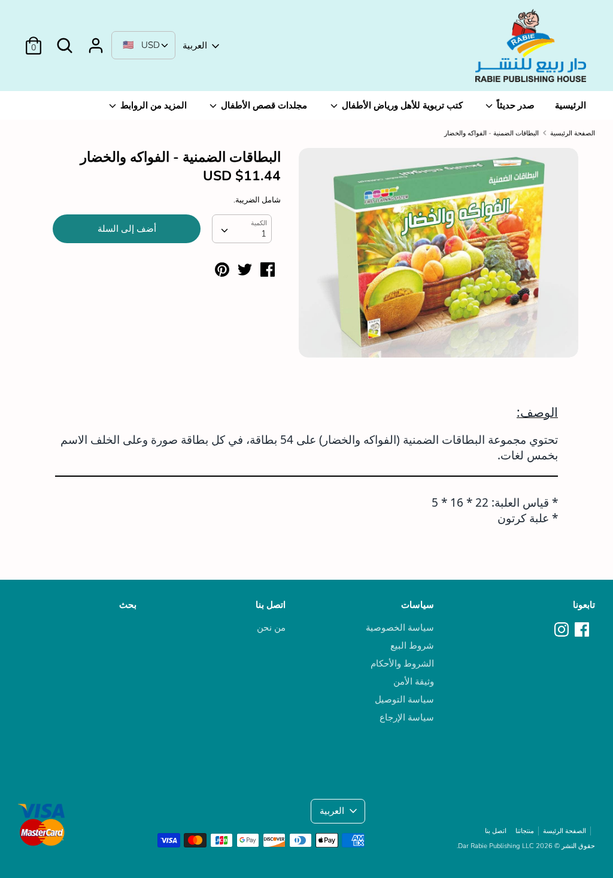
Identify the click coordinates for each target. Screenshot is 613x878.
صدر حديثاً (514, 105)
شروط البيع (412, 646)
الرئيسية (570, 105)
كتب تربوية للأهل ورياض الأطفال (401, 105)
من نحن (271, 628)
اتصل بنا (271, 605)
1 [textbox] (263, 234)
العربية (195, 46)
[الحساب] (96, 41)
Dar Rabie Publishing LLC (496, 845)
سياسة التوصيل (404, 700)
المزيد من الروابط (152, 105)
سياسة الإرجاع (407, 717)
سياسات (417, 605)
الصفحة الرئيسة (564, 830)
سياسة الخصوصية (400, 628)
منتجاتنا (524, 830)
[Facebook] (583, 630)
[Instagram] (562, 630)
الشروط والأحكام (402, 664)
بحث (127, 605)
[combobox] (242, 228)
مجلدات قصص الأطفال (263, 105)
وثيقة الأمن (413, 682)
